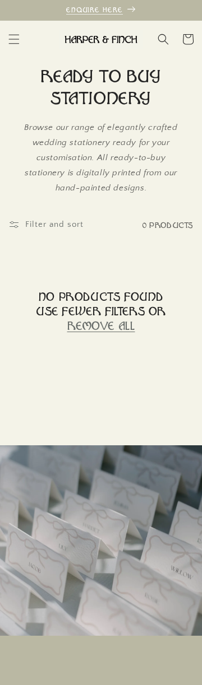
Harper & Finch (83, 675)
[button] (14, 39)
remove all (101, 325)
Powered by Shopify (138, 675)
